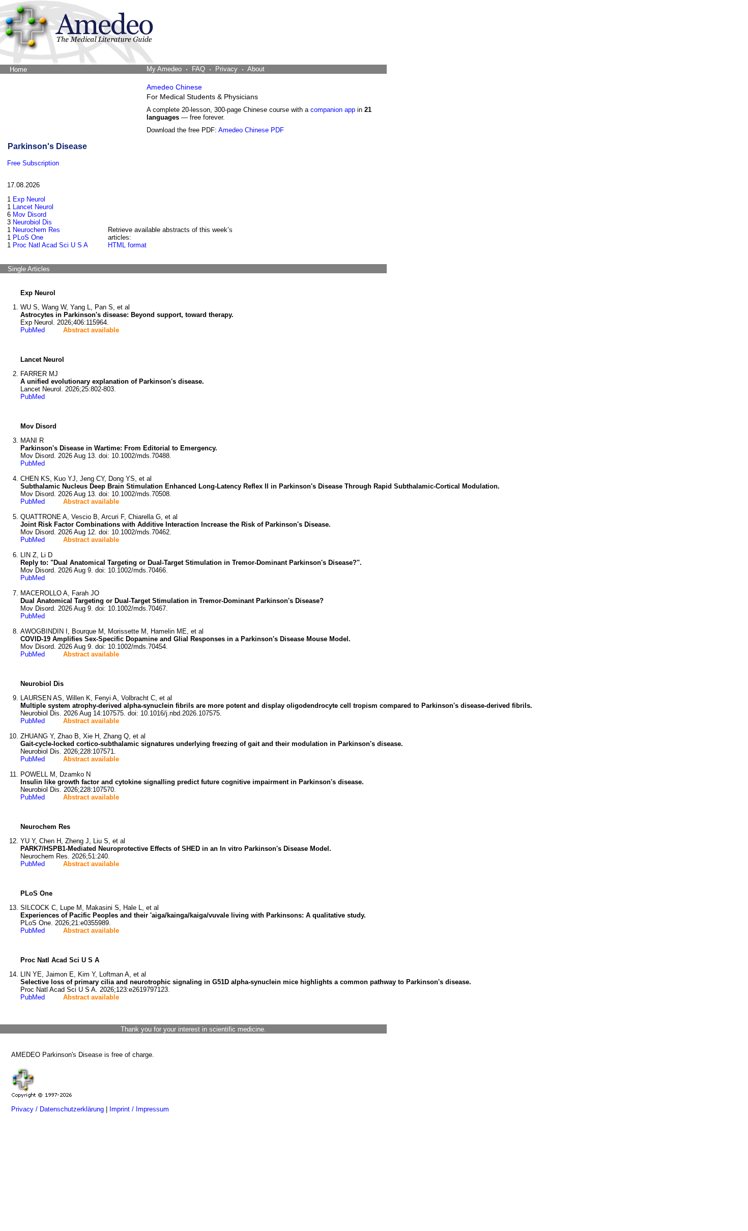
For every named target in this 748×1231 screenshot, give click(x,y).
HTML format (127, 245)
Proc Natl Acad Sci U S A (50, 245)
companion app (332, 109)
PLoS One (28, 237)
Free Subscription (33, 163)
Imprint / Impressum (139, 1109)
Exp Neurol (29, 199)
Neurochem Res (36, 230)
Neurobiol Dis (32, 222)
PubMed (32, 330)
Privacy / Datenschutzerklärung (57, 1109)
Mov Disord (29, 214)
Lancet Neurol (33, 207)
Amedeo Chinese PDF (251, 130)
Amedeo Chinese (174, 87)
